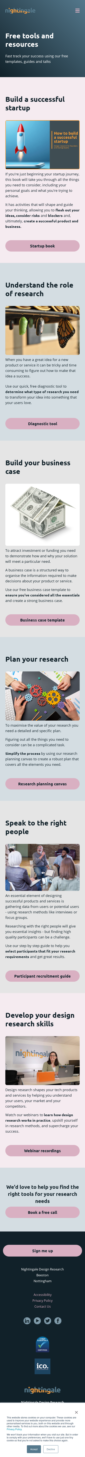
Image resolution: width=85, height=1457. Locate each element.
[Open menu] (77, 11)
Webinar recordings (42, 1150)
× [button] (76, 1411)
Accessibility (43, 1295)
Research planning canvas (42, 783)
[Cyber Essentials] (42, 1344)
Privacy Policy (14, 1429)
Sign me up (42, 1250)
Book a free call (42, 1212)
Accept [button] (34, 1449)
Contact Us (42, 1306)
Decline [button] (51, 1449)
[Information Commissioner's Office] (42, 1366)
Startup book (42, 245)
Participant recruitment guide (42, 976)
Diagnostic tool (42, 423)
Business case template (42, 619)
